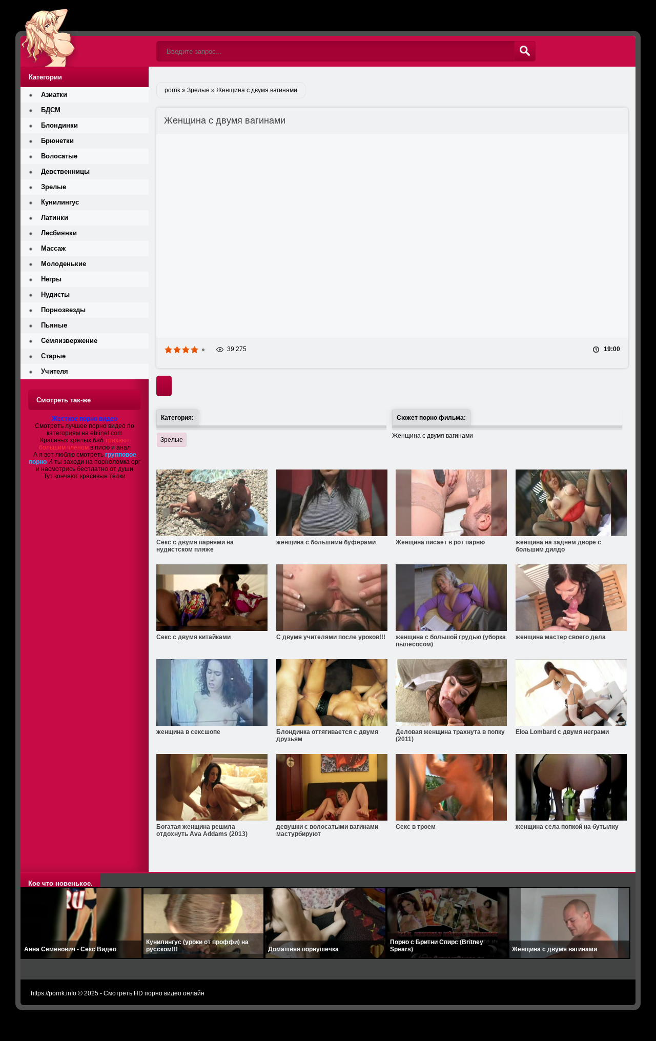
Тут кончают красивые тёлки (85, 476)
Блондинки (59, 125)
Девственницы (65, 171)
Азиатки (54, 94)
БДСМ (50, 110)
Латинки (54, 217)
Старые (53, 356)
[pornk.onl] (84, 33)
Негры (51, 279)
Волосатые (59, 156)
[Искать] (525, 51)
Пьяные (54, 325)
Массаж (53, 248)
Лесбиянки (59, 233)
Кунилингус (60, 202)
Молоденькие (63, 264)
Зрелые (171, 439)
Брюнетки (57, 141)
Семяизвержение (69, 340)
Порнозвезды (63, 310)
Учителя (54, 371)
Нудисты (55, 294)
